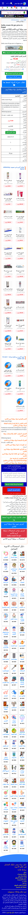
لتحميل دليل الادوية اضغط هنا (14, 73)
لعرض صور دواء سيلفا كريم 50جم (14, 525)
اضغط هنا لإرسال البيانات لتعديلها (14, 484)
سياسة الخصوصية (21, 879)
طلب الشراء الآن (10, 132)
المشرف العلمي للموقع (20, 885)
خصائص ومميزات (21, 874)
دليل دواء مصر (10, 912)
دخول (25, 872)
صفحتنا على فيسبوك (21, 887)
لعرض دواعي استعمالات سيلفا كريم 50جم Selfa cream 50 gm (14, 533)
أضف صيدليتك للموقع (20, 877)
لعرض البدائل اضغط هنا (14, 77)
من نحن (24, 883)
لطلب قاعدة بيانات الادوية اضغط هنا (14, 518)
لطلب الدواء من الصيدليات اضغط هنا (14, 53)
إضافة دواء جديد (22, 876)
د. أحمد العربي (7, 69)
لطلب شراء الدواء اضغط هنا (14, 82)
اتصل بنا (24, 881)
